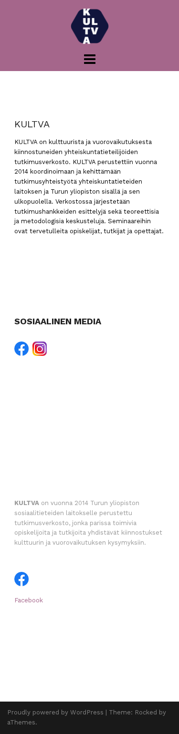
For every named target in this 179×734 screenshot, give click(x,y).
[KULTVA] (90, 25)
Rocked (146, 712)
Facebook (28, 600)
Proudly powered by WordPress (55, 712)
